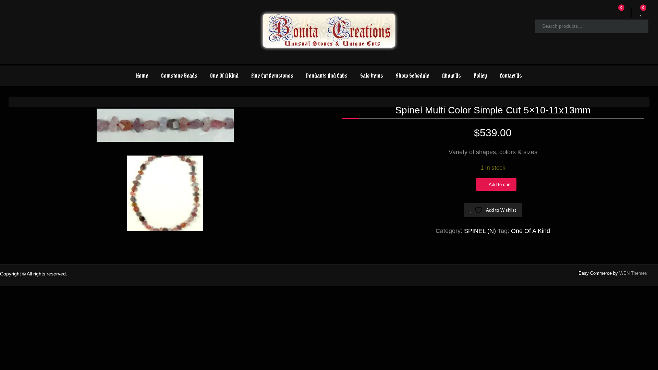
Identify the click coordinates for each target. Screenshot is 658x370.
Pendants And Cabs (327, 75)
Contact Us (511, 75)
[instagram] (651, 274)
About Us (451, 75)
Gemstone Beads (179, 75)
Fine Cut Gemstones (272, 75)
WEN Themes (633, 273)
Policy (480, 75)
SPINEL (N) (480, 230)
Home (142, 75)
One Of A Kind (224, 75)
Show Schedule (412, 75)
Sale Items (371, 75)
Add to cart (500, 184)
